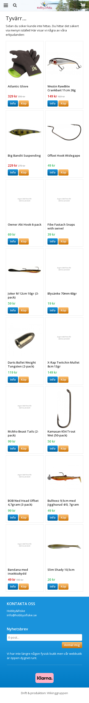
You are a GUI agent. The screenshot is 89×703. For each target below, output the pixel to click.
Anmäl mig (72, 645)
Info (13, 103)
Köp (23, 103)
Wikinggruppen (57, 693)
